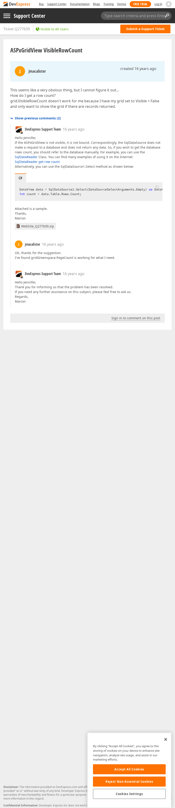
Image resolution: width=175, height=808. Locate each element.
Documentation (80, 4)
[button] (157, 187)
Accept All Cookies (129, 769)
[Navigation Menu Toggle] (7, 16)
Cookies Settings (129, 794)
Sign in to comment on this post (135, 318)
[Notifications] (169, 4)
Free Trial (140, 4)
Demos (121, 4)
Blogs (96, 4)
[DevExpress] (17, 4)
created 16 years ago (138, 68)
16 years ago (74, 129)
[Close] (166, 739)
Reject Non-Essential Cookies (129, 782)
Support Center (57, 4)
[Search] (167, 16)
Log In (158, 4)
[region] (129, 770)
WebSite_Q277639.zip (37, 226)
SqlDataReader (26, 157)
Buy (41, 4)
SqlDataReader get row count (37, 162)
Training (108, 4)
